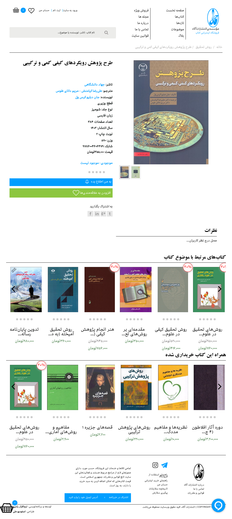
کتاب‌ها (179, 17)
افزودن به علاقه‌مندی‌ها (95, 193)
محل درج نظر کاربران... (201, 241)
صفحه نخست (175, 10)
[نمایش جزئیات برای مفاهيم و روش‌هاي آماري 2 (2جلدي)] (61, 387)
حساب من (162, 485)
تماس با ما (142, 29)
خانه (219, 47)
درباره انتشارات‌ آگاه (194, 485)
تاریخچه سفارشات (158, 489)
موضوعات (177, 29)
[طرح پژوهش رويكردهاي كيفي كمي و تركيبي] (124, 172)
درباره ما (143, 23)
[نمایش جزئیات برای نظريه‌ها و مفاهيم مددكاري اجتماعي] (171, 387)
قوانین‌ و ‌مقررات (196, 493)
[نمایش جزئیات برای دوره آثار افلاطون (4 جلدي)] (207, 387)
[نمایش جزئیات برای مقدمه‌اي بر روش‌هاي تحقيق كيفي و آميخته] (134, 289)
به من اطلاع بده (100, 182)
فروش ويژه (141, 10)
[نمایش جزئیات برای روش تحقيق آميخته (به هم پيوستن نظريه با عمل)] (61, 289)
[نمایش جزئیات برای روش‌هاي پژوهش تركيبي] (134, 387)
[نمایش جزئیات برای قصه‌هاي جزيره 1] (97, 387)
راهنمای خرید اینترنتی (156, 481)
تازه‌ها (180, 23)
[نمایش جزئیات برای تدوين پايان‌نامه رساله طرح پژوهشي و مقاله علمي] (24, 289)
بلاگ (181, 36)
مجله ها (143, 17)
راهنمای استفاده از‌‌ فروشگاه (158, 476)
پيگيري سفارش (160, 493)
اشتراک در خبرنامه (118, 498)
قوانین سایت (140, 36)
